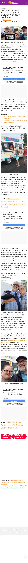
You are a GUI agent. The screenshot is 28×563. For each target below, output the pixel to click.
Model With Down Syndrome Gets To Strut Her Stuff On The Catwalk (12, 425)
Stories (3, 8)
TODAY (14, 62)
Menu (3, 2)
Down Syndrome (6, 47)
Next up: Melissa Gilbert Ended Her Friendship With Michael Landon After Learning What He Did (13, 436)
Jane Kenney (7, 20)
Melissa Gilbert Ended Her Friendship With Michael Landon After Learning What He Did (13, 482)
